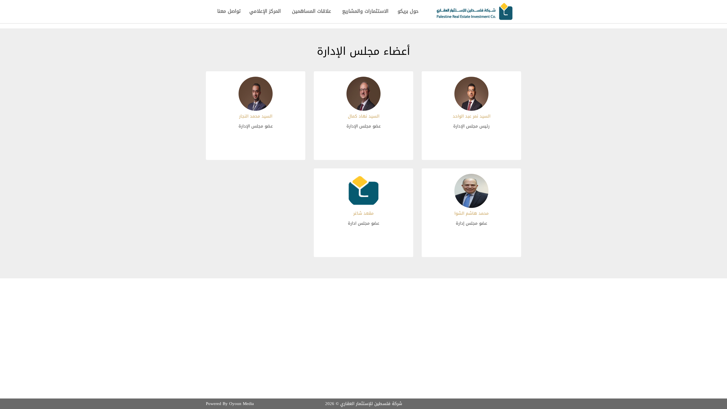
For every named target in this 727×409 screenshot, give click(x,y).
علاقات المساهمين (311, 11)
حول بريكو (408, 11)
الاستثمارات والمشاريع (365, 11)
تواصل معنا (229, 11)
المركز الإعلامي (265, 11)
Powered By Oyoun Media (230, 404)
